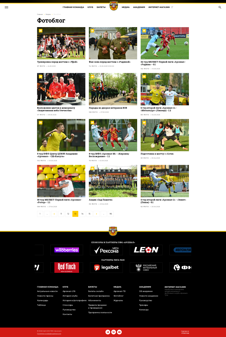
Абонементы (94, 300)
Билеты (101, 7)
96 (111, 214)
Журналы (118, 300)
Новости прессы (45, 296)
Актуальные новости (47, 291)
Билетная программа (99, 296)
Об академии (146, 291)
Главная (40, 14)
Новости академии (148, 296)
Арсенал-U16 (69, 291)
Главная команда (73, 7)
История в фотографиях (75, 300)
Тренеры (143, 305)
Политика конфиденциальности (49, 333)
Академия (139, 7)
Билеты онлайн (96, 291)
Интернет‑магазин (159, 7)
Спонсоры (68, 305)
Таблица (41, 305)
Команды (144, 310)
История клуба (70, 296)
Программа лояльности (100, 312)
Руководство (69, 310)
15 (89, 214)
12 (68, 214)
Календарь (42, 300)
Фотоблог (118, 296)
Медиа (126, 7)
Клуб (90, 7)
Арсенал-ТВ (119, 291)
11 (61, 214)
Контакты (67, 314)
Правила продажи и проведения (97, 306)
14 (82, 214)
